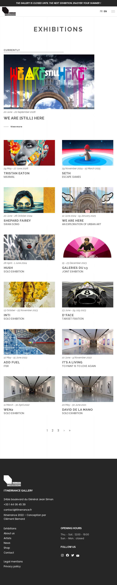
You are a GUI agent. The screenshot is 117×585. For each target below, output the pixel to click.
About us (9, 533)
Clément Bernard (14, 519)
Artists (7, 538)
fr (101, 11)
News (7, 543)
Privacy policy (12, 566)
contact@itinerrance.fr (18, 509)
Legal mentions (13, 561)
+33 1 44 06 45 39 (15, 504)
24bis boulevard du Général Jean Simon (28, 499)
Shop (7, 548)
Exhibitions (10, 528)
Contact (9, 552)
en (105, 11)
